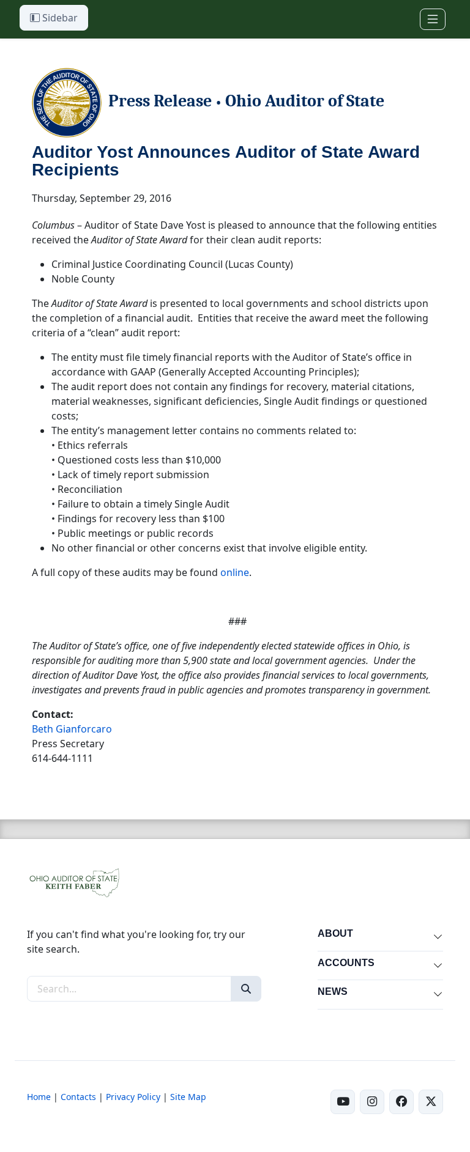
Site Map (188, 1096)
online (234, 572)
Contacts (78, 1096)
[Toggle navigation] (433, 19)
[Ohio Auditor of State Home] (74, 881)
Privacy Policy (133, 1096)
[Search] (246, 989)
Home (39, 1096)
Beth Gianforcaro (72, 729)
